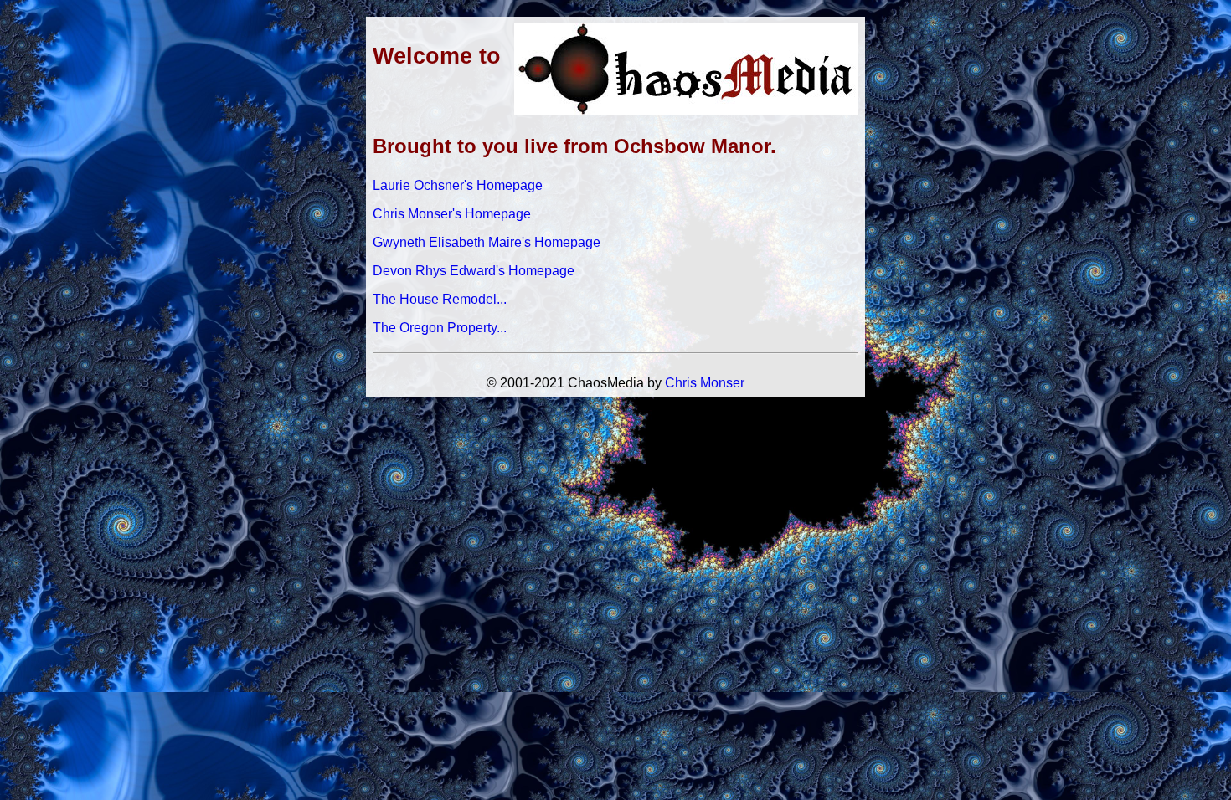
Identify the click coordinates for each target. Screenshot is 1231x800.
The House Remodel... (440, 299)
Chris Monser (704, 383)
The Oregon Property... (440, 328)
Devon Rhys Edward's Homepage (473, 271)
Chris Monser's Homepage (452, 214)
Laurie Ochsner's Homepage (458, 185)
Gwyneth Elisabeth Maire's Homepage (486, 242)
